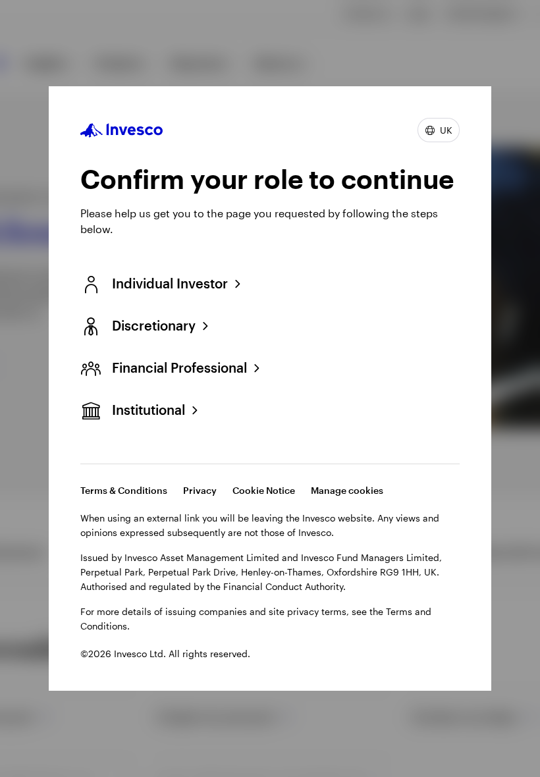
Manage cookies (347, 490)
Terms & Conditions (123, 490)
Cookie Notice (263, 490)
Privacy (200, 490)
